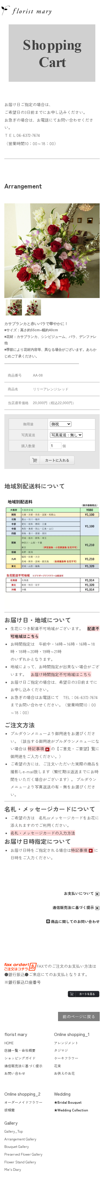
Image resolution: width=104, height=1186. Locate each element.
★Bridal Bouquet (68, 1102)
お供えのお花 (64, 1073)
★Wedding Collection (71, 1109)
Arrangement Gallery (20, 1138)
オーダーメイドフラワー (23, 1102)
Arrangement (23, 185)
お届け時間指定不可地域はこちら (61, 674)
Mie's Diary (12, 1169)
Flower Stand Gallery (20, 1161)
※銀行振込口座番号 (22, 982)
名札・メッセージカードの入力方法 (42, 833)
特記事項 (36, 748)
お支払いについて (79, 893)
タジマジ (61, 1050)
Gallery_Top (13, 1131)
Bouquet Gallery (16, 1146)
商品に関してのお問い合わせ (75, 921)
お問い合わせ (14, 1073)
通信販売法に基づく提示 (74, 907)
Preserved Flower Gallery (23, 1154)
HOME (9, 1042)
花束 (57, 1065)
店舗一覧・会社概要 (20, 1050)
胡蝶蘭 (9, 1109)
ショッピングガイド (20, 1057)
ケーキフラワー (66, 1057)
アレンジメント (66, 1042)
